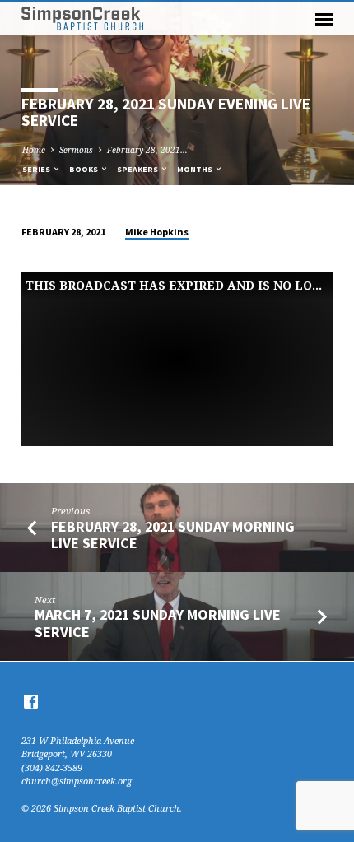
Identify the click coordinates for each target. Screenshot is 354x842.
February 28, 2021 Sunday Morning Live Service (173, 534)
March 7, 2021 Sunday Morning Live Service (158, 622)
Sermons (76, 150)
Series (37, 169)
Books (84, 169)
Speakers (138, 169)
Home (33, 150)
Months (195, 169)
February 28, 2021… (147, 150)
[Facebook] (30, 701)
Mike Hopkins (157, 232)
